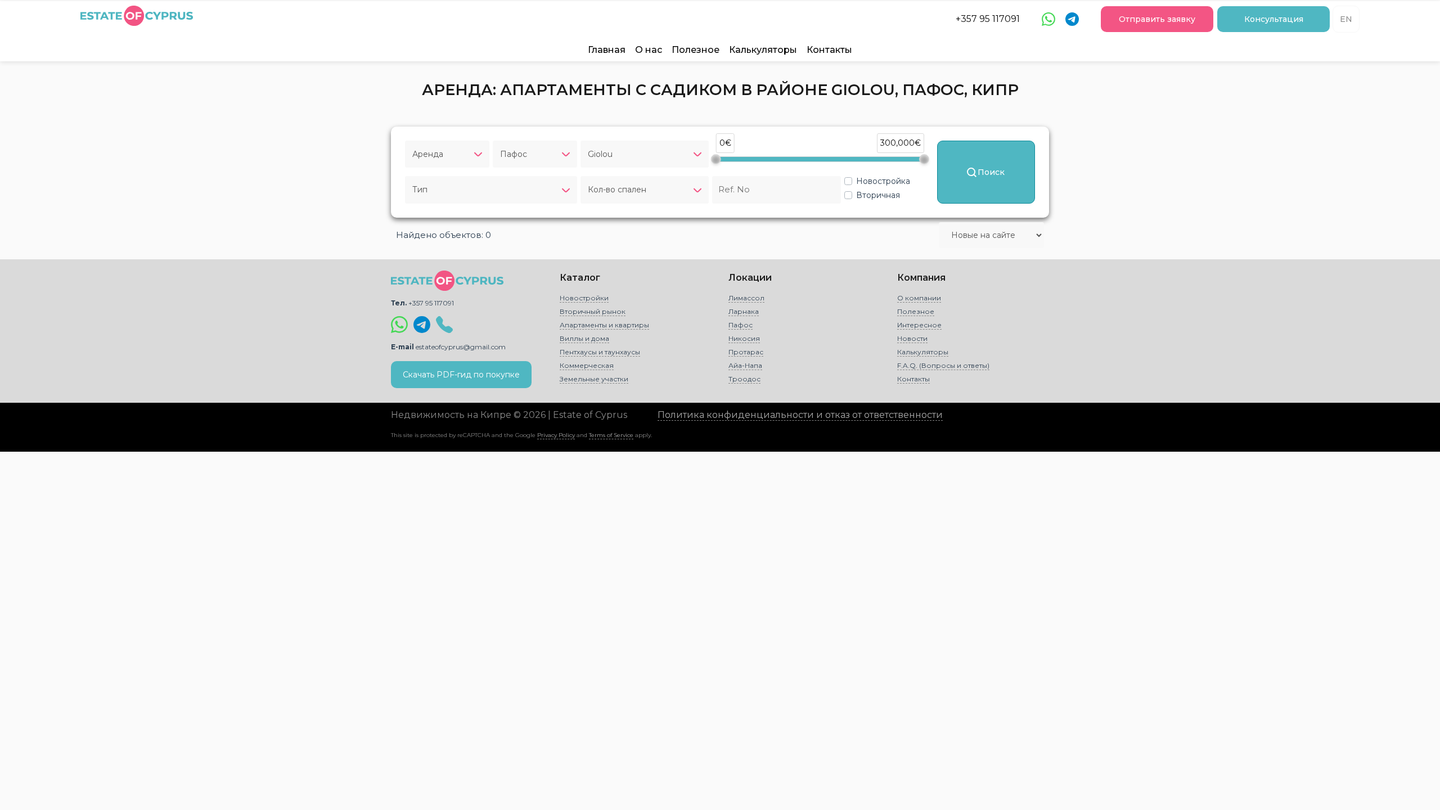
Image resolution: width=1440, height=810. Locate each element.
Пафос (740, 325)
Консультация (1273, 19)
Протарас (745, 352)
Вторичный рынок (593, 311)
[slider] (716, 159)
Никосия (744, 338)
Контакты (829, 49)
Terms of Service (611, 435)
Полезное (695, 49)
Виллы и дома (584, 338)
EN (1346, 19)
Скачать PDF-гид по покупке (461, 375)
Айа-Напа (745, 365)
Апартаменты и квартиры (604, 325)
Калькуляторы (763, 49)
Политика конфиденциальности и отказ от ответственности (800, 415)
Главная (607, 49)
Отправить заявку (1157, 19)
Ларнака (743, 311)
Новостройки (584, 298)
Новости (912, 338)
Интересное (919, 325)
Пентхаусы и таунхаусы (600, 352)
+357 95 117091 (988, 19)
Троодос (744, 379)
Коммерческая (587, 365)
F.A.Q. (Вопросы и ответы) (943, 365)
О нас (648, 49)
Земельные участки (594, 379)
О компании (919, 298)
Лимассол (746, 298)
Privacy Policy (556, 435)
